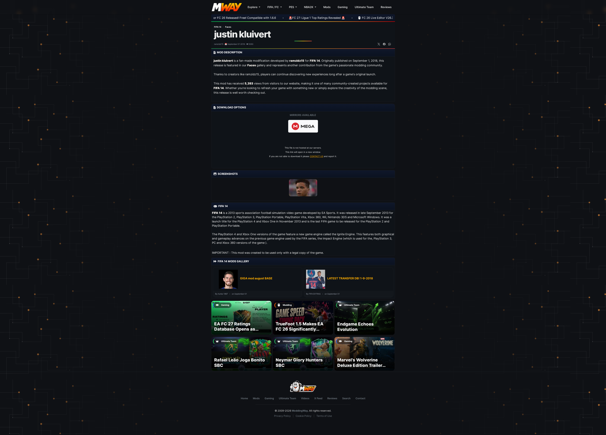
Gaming (343, 7)
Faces (228, 27)
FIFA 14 (218, 27)
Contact (360, 398)
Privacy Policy (282, 415)
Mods (326, 7)
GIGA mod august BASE (256, 278)
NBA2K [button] (309, 7)
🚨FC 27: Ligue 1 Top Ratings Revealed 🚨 (277, 17)
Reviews (386, 7)
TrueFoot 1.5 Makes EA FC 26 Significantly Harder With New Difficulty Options (300, 331)
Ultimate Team (364, 7)
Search (346, 398)
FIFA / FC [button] (273, 7)
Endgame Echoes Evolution (355, 326)
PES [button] (292, 7)
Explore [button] (253, 7)
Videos (305, 398)
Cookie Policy (303, 415)
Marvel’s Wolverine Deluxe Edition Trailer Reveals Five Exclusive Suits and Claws (361, 368)
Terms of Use (324, 415)
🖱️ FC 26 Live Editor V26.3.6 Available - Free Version (353, 17)
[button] (303, 126)
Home (244, 398)
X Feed (318, 398)
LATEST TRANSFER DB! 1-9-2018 (350, 278)
